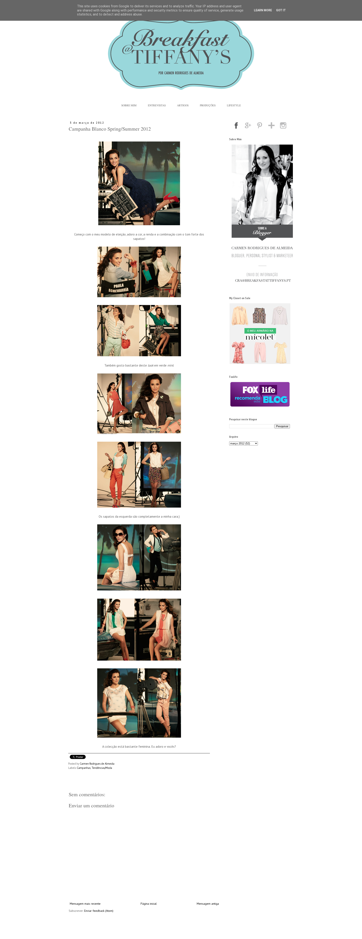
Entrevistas (157, 105)
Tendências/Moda (102, 767)
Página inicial (149, 904)
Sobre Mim (129, 105)
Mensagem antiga (208, 904)
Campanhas (83, 767)
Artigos (183, 105)
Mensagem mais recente (85, 904)
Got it (281, 10)
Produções (208, 105)
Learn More (263, 10)
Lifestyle (234, 105)
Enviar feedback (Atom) (98, 911)
